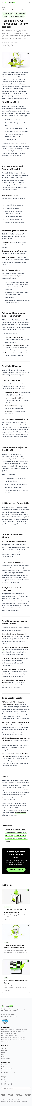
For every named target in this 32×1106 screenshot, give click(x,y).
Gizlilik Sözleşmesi (6, 1070)
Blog (3, 7)
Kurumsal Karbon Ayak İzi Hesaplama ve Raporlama (14, 1029)
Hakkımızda (4, 1050)
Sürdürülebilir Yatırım (16, 16)
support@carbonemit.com (8, 1081)
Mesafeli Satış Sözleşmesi (8, 1072)
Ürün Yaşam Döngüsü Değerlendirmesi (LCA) (12, 1031)
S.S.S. (2, 1054)
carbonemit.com (20, 812)
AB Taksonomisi (20, 13)
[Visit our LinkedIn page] (2, 1084)
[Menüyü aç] (2, 3)
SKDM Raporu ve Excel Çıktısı (8, 1033)
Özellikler (3, 1048)
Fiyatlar (3, 1052)
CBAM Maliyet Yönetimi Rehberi (15, 829)
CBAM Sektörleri (5, 1041)
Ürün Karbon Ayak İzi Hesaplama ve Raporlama (13, 1037)
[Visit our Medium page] (5, 1084)
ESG (5, 16)
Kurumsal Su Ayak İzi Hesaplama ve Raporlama (13, 1039)
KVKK (2, 1066)
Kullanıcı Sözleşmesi (6, 1068)
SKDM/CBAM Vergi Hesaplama (9, 1035)
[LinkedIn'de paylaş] (12, 45)
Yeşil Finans (7, 13)
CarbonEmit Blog (5, 1058)
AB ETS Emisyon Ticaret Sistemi (15, 836)
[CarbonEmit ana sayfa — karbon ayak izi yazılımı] (10, 3)
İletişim (3, 1056)
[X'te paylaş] (8, 45)
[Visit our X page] (8, 1084)
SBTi (3, 649)
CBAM (5, 503)
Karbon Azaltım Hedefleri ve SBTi (16, 833)
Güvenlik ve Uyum (5, 1064)
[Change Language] (29, 2)
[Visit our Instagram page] (11, 1084)
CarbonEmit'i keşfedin (16, 870)
